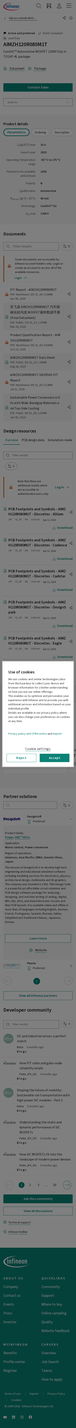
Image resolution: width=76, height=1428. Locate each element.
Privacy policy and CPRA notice (27, 734)
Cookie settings (38, 748)
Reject (21, 757)
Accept (54, 757)
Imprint (57, 734)
